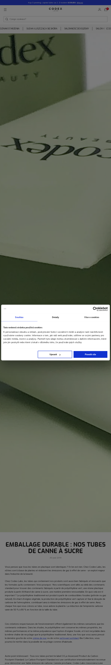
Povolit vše (90, 354)
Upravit (53, 354)
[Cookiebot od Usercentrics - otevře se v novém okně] (95, 309)
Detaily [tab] (55, 317)
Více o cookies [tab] (91, 317)
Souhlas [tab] (19, 317)
